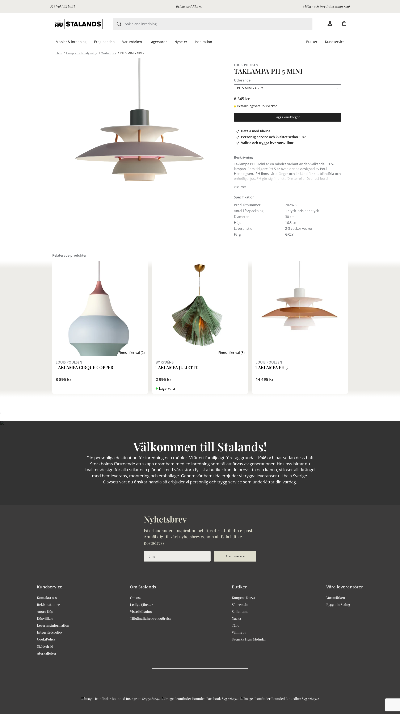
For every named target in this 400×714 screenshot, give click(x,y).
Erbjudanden (104, 41)
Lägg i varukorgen (287, 117)
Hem (59, 53)
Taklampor (108, 53)
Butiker (311, 41)
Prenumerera (235, 556)
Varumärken (132, 41)
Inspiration (203, 41)
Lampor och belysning (81, 53)
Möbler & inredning (71, 41)
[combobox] (218, 24)
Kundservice (335, 41)
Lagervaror (158, 41)
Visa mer (240, 187)
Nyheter (180, 41)
